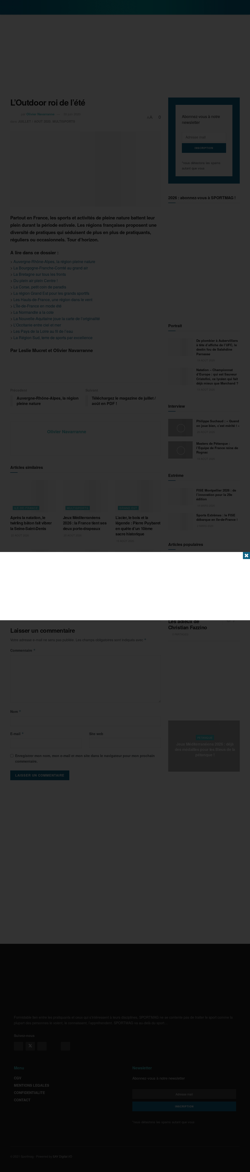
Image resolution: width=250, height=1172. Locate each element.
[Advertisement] (125, 586)
